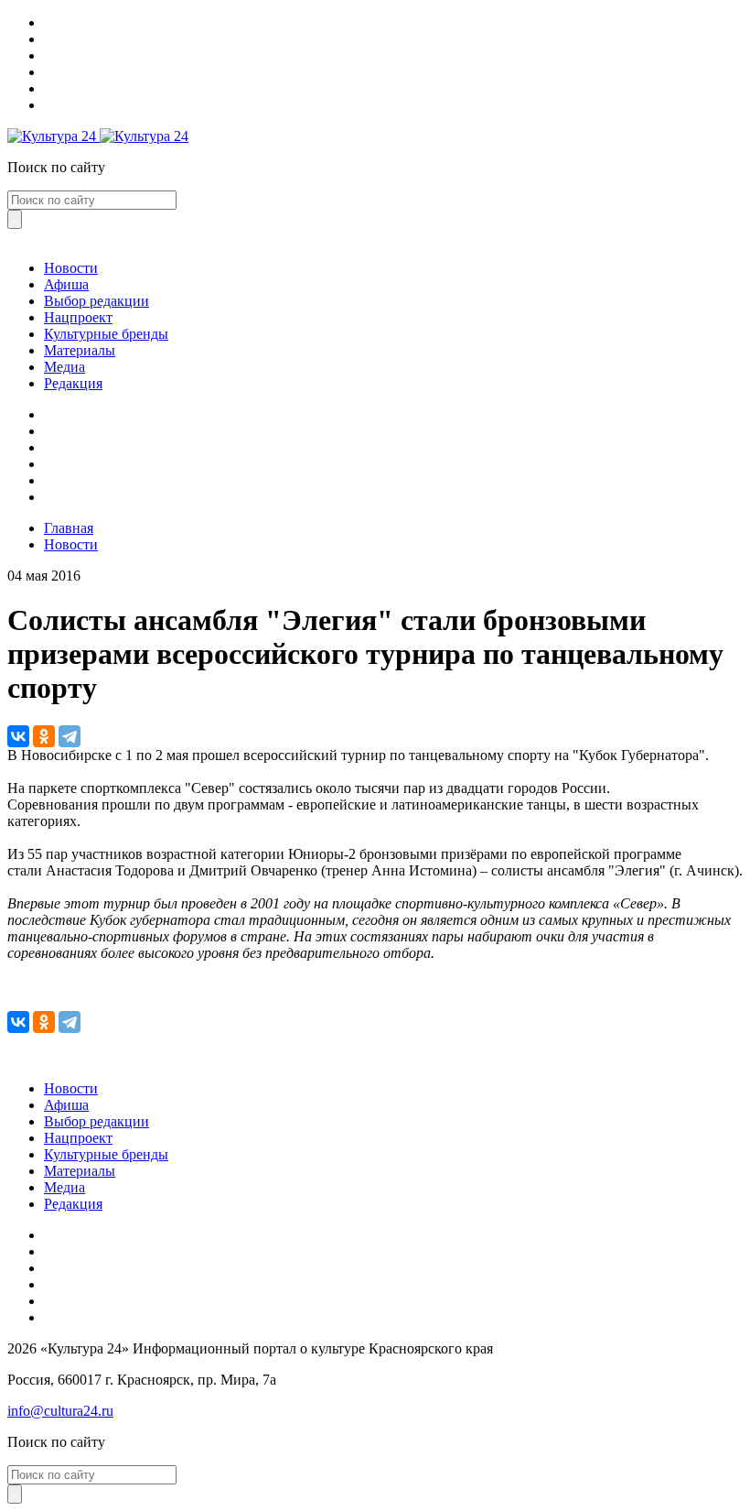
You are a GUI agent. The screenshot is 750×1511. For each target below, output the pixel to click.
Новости (71, 268)
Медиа (64, 367)
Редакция (73, 383)
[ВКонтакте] (18, 736)
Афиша (66, 284)
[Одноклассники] (44, 736)
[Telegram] (69, 736)
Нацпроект (78, 317)
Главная (68, 528)
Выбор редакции (96, 301)
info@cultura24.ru (60, 1411)
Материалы (79, 350)
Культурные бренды (106, 334)
